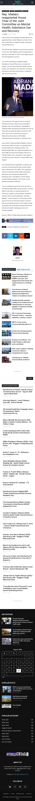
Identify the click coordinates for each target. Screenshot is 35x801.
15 (27, 664)
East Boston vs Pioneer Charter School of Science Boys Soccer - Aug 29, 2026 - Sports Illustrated (17, 392)
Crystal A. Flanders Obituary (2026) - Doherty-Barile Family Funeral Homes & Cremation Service (17, 515)
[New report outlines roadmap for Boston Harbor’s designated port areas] (6, 351)
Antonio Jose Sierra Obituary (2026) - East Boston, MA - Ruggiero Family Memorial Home (17, 536)
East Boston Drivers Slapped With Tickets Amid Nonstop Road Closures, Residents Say (17, 493)
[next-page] (6, 366)
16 (31, 664)
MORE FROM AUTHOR (23, 269)
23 (31, 667)
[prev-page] (3, 366)
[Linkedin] (16, 236)
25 (9, 671)
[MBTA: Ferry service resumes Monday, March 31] (6, 324)
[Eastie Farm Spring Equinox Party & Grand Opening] (6, 333)
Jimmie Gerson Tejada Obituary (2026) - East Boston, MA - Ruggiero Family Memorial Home (18, 578)
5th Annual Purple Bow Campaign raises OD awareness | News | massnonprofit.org (18, 411)
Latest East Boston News (10, 385)
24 (4, 671)
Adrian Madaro (11, 8)
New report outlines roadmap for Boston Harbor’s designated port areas (22, 351)
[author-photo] (17, 255)
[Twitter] (10, 236)
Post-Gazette (17, 705)
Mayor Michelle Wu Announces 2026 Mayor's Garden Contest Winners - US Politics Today (17, 422)
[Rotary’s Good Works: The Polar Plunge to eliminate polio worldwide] (6, 342)
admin (5, 34)
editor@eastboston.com (21, 774)
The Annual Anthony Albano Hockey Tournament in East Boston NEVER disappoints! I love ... (16, 504)
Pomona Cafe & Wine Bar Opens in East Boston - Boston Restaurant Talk (18, 568)
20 (18, 667)
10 (4, 664)
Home (3, 8)
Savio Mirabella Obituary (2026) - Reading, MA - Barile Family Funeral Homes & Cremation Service (16, 463)
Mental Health (18, 11)
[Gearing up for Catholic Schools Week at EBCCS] (6, 360)
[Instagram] (20, 787)
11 (9, 664)
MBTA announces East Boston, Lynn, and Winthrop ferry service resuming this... (22, 688)
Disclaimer (6, 793)
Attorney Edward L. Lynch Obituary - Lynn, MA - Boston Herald (16, 401)
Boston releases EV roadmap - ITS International (16, 484)
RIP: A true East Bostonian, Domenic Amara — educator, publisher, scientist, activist (22, 315)
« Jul (3, 677)
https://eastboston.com (17, 260)
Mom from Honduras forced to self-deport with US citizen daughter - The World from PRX (17, 547)
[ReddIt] (21, 236)
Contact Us (29, 793)
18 (9, 667)
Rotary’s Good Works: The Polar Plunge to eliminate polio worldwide (21, 342)
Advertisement (20, 793)
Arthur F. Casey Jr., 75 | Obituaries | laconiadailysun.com (16, 453)
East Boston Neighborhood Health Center (18, 227)
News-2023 (25, 11)
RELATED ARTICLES (9, 269)
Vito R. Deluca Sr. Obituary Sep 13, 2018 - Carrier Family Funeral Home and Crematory (18, 526)
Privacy (13, 793)
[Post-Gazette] (6, 706)
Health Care (5, 293)
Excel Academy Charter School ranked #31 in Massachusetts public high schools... (22, 631)
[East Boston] (17, 2)
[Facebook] (4, 236)
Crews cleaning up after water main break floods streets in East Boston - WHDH (17, 433)
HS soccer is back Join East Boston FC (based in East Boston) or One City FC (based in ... (17, 558)
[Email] (27, 236)
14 (23, 664)
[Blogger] (10, 787)
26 (14, 671)
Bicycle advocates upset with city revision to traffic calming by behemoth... (23, 640)
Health (11, 11)
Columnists (5, 317)
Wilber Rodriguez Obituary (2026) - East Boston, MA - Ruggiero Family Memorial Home (18, 444)
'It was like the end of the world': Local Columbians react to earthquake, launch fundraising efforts (17, 588)
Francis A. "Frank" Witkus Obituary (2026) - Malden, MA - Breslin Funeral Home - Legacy (17, 474)
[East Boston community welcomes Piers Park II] (6, 698)
